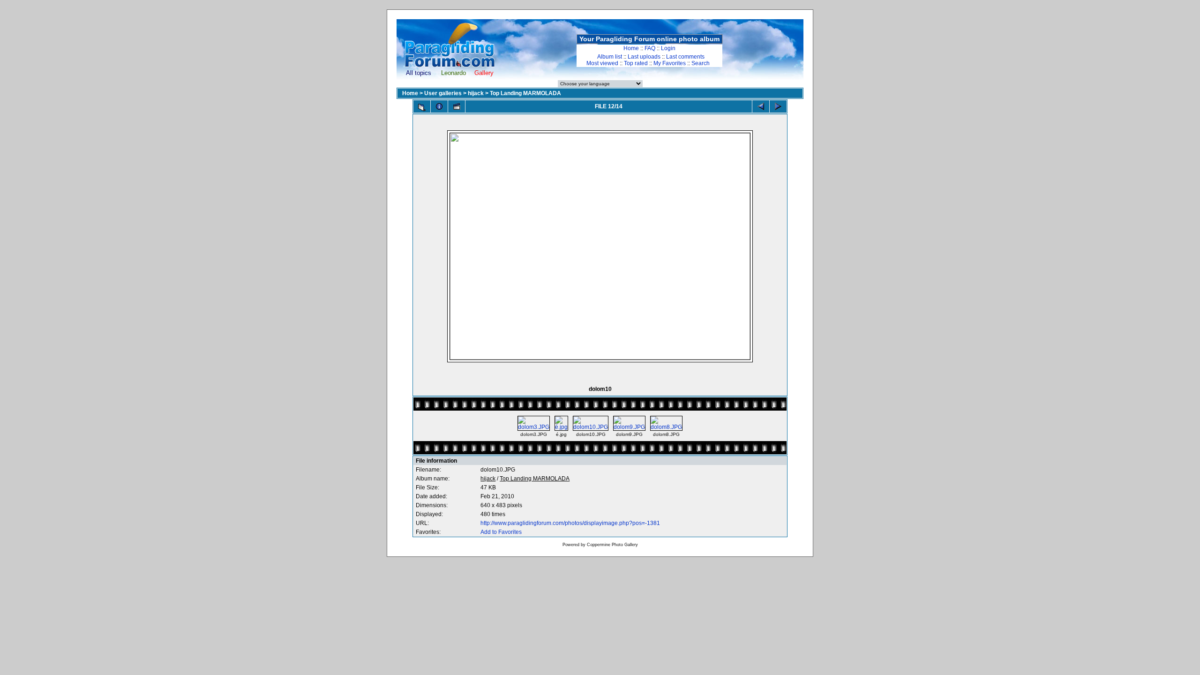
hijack (476, 93)
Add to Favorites (501, 532)
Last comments (685, 56)
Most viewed (602, 63)
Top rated (636, 63)
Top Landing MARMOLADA (525, 93)
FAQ (650, 48)
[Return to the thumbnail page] (421, 107)
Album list (609, 56)
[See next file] (778, 106)
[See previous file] (760, 106)
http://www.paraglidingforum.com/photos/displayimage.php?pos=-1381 (570, 523)
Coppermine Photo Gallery (612, 544)
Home (631, 48)
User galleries (443, 93)
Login (668, 48)
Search (700, 63)
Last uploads (644, 56)
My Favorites (669, 63)
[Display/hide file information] (439, 106)
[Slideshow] (456, 106)
